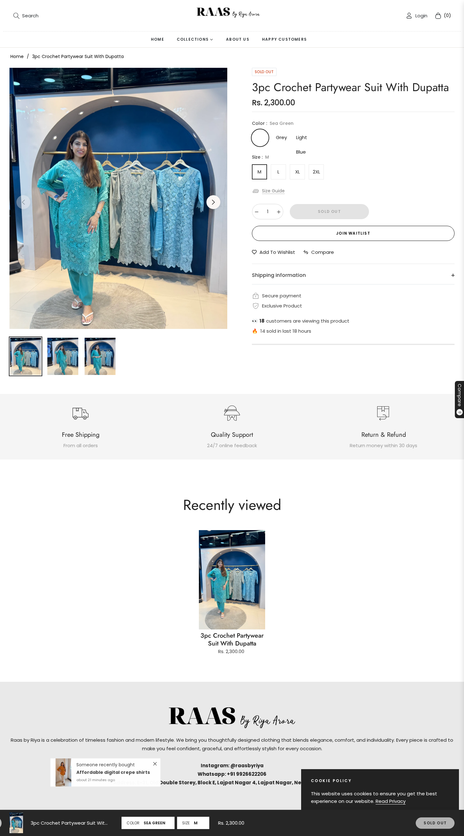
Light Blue (301, 139)
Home (17, 56)
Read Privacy (391, 801)
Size (186, 823)
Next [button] (213, 202)
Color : (273, 123)
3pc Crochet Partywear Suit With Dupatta (232, 639)
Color (133, 823)
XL (297, 171)
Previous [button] (23, 202)
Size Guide (273, 191)
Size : (260, 157)
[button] (25, 16)
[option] (118, 198)
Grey (281, 137)
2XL (316, 171)
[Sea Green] (260, 137)
